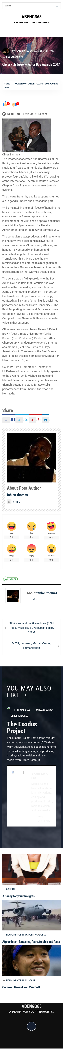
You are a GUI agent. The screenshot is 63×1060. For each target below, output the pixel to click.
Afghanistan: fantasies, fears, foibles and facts (31, 942)
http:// (16, 501)
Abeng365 (32, 16)
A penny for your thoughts (18, 896)
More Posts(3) (44, 821)
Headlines (12, 935)
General (15, 716)
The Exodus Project (22, 727)
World (24, 716)
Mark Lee (25, 710)
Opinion (23, 935)
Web (35, 599)
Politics (33, 935)
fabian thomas (23, 51)
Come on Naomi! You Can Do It (21, 987)
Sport (31, 980)
